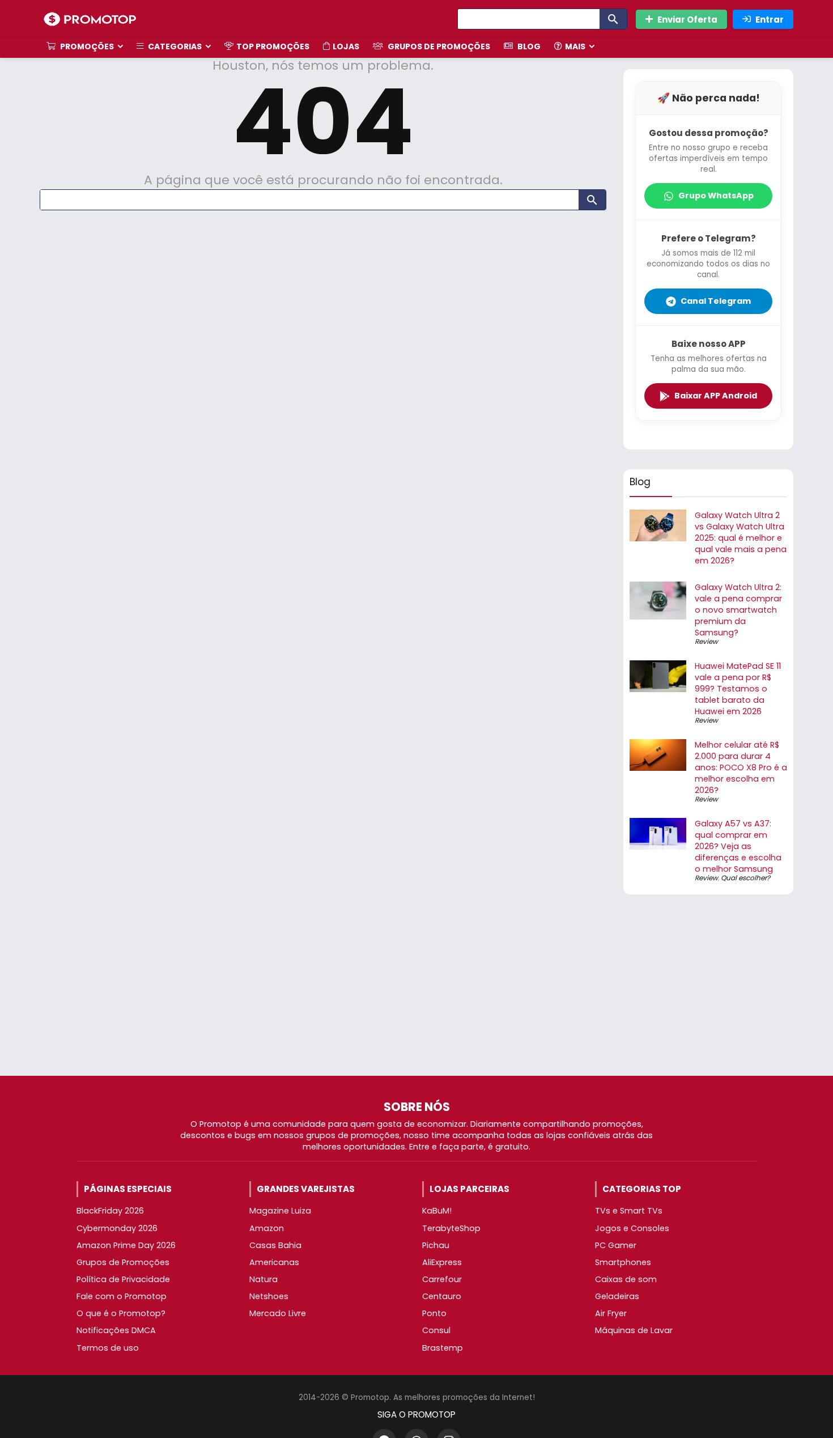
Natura (263, 1279)
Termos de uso (107, 1348)
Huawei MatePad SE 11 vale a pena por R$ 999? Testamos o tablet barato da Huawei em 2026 (738, 688)
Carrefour (442, 1279)
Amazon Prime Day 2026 (126, 1245)
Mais (575, 46)
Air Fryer (611, 1313)
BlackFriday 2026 (110, 1210)
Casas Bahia (275, 1245)
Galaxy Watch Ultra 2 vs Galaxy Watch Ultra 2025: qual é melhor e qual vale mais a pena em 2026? (741, 538)
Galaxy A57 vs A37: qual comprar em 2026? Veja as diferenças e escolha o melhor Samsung (738, 846)
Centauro (441, 1296)
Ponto (434, 1313)
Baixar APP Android (715, 395)
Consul (436, 1330)
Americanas (274, 1262)
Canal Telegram (716, 301)
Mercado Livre (277, 1313)
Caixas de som (626, 1279)
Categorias (174, 46)
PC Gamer (615, 1245)
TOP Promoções (272, 46)
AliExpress (442, 1262)
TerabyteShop (451, 1228)
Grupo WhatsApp (716, 195)
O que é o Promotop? (120, 1313)
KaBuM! (437, 1210)
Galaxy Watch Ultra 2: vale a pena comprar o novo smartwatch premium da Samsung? (738, 610)
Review (706, 641)
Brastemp (442, 1348)
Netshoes (268, 1296)
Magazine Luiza (280, 1210)
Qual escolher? (745, 878)
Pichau (435, 1245)
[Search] (613, 19)
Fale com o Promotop (121, 1296)
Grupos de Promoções (438, 46)
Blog (528, 46)
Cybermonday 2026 (117, 1228)
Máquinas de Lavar (634, 1330)
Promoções (86, 46)
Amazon (266, 1228)
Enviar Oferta (687, 20)
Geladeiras (617, 1296)
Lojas (346, 46)
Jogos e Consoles (632, 1228)
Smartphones (623, 1262)
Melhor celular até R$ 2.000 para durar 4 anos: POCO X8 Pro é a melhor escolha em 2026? (741, 767)
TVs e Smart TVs (628, 1210)
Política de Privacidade (123, 1279)
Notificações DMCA (116, 1330)
